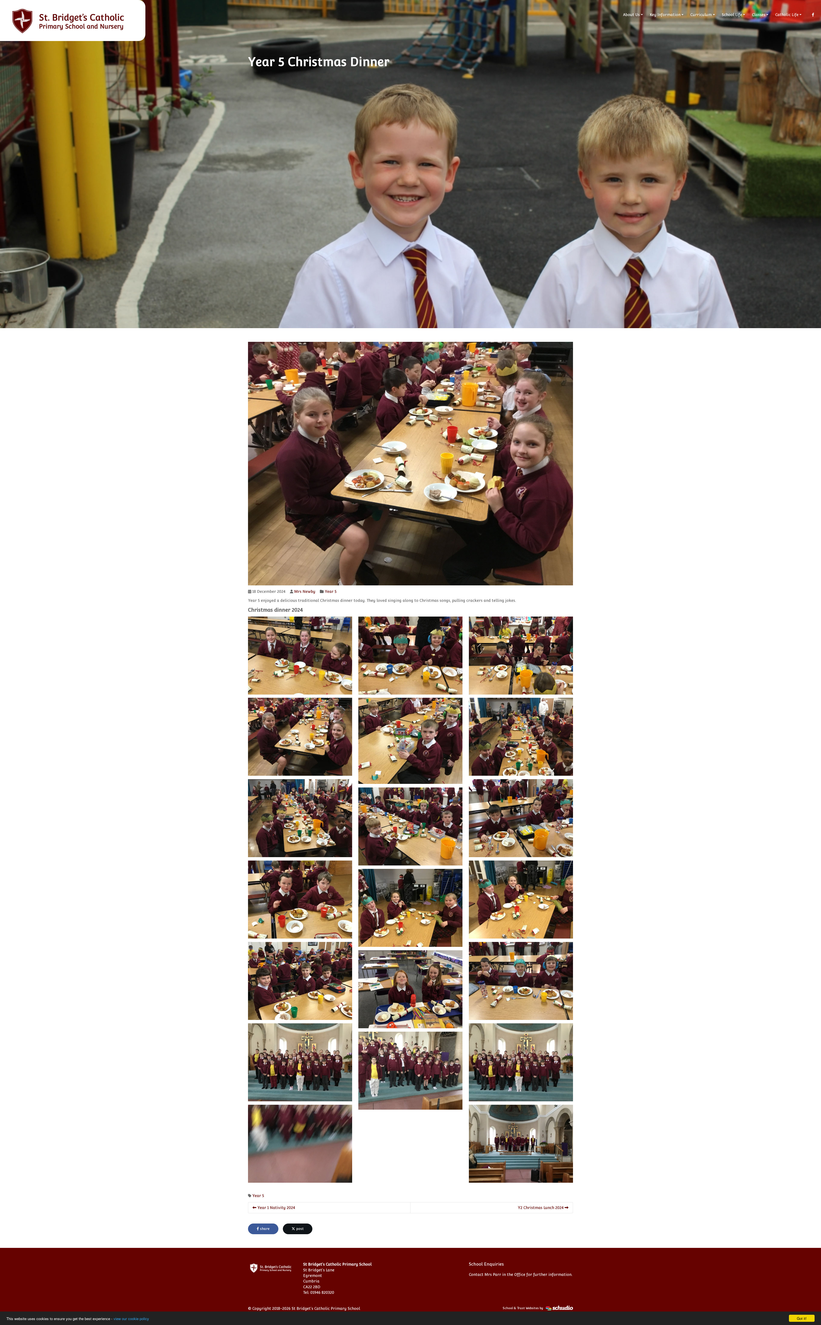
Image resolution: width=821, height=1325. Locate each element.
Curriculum (701, 14)
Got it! (802, 1318)
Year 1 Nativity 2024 (275, 1207)
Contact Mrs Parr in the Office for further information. (520, 1274)
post (299, 1229)
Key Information (665, 14)
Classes (758, 14)
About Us (631, 14)
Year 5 (331, 591)
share (264, 1229)
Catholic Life (787, 14)
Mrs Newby (304, 591)
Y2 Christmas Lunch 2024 (541, 1207)
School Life (732, 14)
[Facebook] (813, 14)
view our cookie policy (131, 1318)
